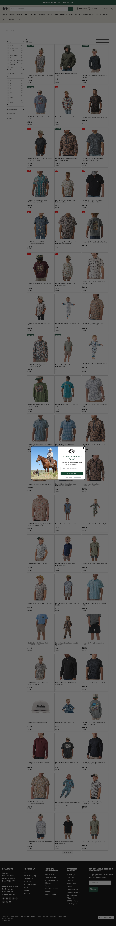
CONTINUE (71, 473)
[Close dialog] (83, 448)
